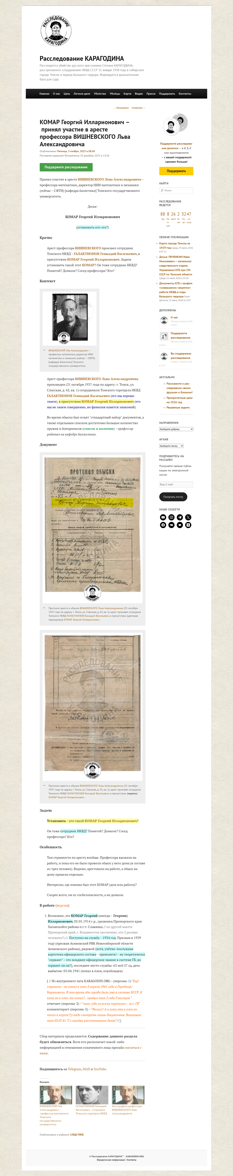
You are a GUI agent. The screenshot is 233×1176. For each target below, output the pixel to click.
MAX (86, 1069)
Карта (127, 93)
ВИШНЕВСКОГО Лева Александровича (109, 179)
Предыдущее (121, 107)
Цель (67, 93)
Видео (139, 93)
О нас (56, 93)
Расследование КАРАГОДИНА (82, 58)
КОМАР (88, 265)
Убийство (100, 93)
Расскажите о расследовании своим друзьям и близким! (180, 388)
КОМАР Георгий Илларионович (93, 259)
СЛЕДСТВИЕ (77, 1134)
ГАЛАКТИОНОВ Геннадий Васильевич (105, 253)
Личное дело (82, 93)
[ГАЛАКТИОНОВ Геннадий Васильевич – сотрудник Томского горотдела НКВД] (92, 1095)
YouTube (100, 1069)
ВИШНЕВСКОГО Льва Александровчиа (101, 608)
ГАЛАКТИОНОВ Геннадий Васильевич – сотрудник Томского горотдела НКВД (91, 1109)
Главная (44, 93)
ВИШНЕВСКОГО (88, 248)
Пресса (151, 93)
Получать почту (173, 497)
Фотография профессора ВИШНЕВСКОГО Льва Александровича (127, 1109)
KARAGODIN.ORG (135, 1156)
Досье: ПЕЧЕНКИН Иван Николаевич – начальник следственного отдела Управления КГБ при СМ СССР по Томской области (175, 265)
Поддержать (167, 93)
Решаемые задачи (178, 407)
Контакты (185, 93)
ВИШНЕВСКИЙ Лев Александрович (68, 350)
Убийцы (115, 93)
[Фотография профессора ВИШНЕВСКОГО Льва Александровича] (128, 1095)
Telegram (74, 1069)
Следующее (138, 107)
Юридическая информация (111, 1159)
